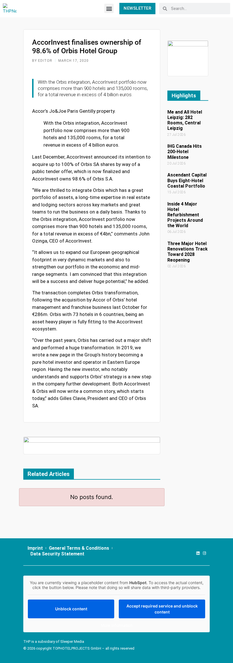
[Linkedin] (198, 553)
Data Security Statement (57, 554)
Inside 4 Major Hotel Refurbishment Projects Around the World (185, 215)
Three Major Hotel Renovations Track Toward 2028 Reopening (187, 252)
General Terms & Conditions (79, 548)
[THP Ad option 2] (92, 445)
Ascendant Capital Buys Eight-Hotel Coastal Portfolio (187, 180)
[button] (109, 8)
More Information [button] (116, 625)
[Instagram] (204, 553)
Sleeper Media (72, 641)
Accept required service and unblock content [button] (162, 609)
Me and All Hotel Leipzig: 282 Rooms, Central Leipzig (184, 120)
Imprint (35, 548)
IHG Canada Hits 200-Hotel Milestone (184, 151)
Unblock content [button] (71, 608)
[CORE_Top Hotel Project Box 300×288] (188, 58)
